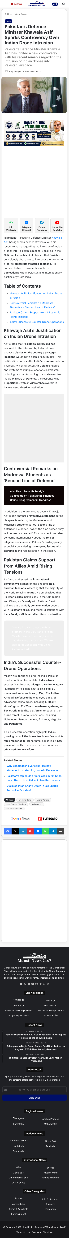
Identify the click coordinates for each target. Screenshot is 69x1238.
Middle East (18, 1172)
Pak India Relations (14, 808)
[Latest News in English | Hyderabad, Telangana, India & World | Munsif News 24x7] (37, 4)
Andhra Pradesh (50, 1119)
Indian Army (37, 804)
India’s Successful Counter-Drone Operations (36, 321)
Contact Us (18, 1005)
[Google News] (20, 818)
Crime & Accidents (18, 1209)
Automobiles (18, 1204)
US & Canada (18, 1182)
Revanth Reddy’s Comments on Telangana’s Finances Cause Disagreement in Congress (32, 496)
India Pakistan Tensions (16, 804)
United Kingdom (50, 1177)
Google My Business (18, 1015)
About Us (50, 1000)
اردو (55, 4)
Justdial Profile (50, 1015)
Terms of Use (23, 1232)
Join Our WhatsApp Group (50, 1010)
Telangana (18, 1118)
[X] (25, 984)
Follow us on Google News (18, 1010)
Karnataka (18, 1124)
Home (10, 14)
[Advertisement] (34, 183)
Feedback (36, 1232)
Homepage (18, 999)
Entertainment (18, 1214)
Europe (50, 1167)
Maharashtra (50, 1124)
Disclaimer (48, 1232)
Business (50, 1204)
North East (50, 1141)
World (18, 14)
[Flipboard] (48, 818)
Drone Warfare (43, 800)
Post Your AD (50, 1005)
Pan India (50, 1146)
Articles (18, 1198)
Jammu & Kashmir (18, 1140)
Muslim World (50, 1172)
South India (18, 1151)
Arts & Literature (50, 1199)
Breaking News (25, 800)
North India (18, 1146)
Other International (18, 1177)
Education (50, 1209)
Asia (24, 14)
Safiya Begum (15, 71)
